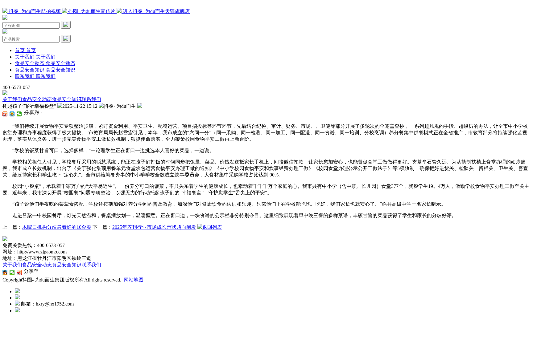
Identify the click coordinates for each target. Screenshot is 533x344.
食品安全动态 (37, 99)
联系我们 (91, 99)
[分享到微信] (19, 113)
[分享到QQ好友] (5, 272)
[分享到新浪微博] (5, 113)
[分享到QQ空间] (12, 113)
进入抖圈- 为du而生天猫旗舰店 (156, 11)
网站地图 (133, 279)
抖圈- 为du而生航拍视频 (34, 11)
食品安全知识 (66, 99)
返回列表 (212, 227)
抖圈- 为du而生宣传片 (92, 11)
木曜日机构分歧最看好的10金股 (56, 227)
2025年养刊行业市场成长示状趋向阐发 (154, 227)
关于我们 (12, 99)
